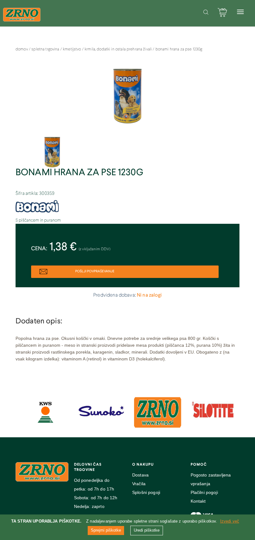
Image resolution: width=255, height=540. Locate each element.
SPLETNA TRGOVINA (45, 49)
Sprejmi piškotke (106, 530)
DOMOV (22, 49)
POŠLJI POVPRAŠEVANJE (94, 271)
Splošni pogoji (146, 492)
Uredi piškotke (147, 530)
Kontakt (198, 501)
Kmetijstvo (72, 49)
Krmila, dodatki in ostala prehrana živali (119, 49)
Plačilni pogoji (204, 492)
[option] (127, 99)
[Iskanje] (205, 12)
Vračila (139, 483)
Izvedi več (229, 521)
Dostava (140, 474)
